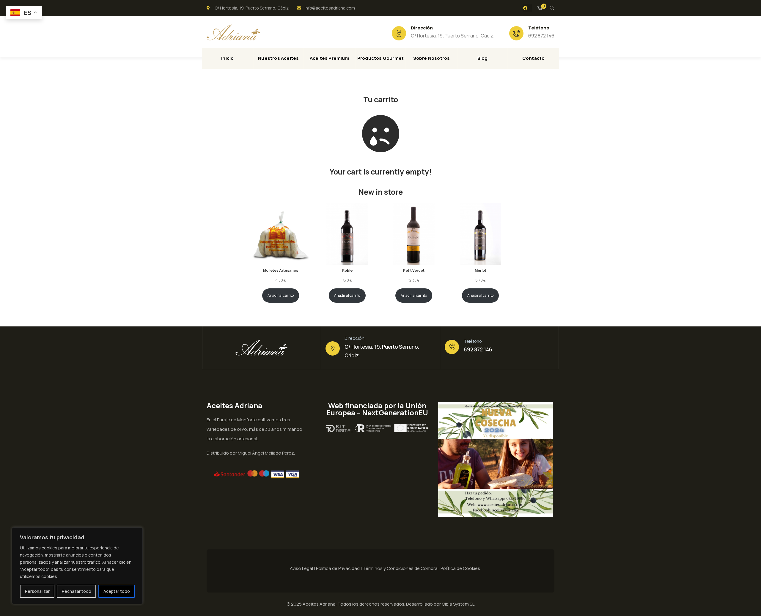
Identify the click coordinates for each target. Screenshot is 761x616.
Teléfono (473, 341)
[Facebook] (525, 8)
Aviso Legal (301, 568)
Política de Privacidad (338, 568)
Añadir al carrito (281, 295)
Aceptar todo (116, 591)
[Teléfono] (452, 347)
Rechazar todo (76, 591)
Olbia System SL (458, 604)
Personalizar (37, 591)
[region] (77, 565)
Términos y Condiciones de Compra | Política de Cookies (421, 568)
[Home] (233, 32)
